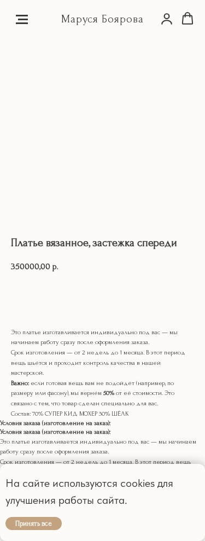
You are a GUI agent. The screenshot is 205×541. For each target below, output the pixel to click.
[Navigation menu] (22, 19)
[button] (166, 18)
